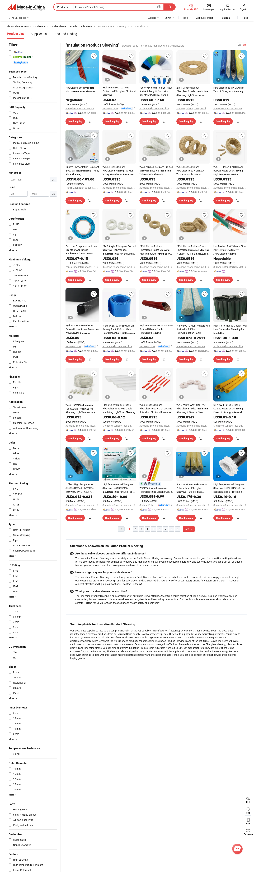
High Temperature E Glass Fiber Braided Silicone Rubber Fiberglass (156, 329)
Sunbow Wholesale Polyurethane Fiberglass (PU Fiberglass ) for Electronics (191, 488)
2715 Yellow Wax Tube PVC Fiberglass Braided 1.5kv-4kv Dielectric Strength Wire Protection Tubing (192, 408)
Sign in (243, 9)
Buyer (168, 17)
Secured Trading (66, 34)
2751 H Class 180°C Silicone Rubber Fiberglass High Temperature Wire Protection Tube (228, 170)
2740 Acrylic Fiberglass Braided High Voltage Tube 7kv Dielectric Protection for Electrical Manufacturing (119, 250)
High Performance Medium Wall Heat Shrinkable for (230, 329)
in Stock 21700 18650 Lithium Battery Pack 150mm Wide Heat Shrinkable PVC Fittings (118, 329)
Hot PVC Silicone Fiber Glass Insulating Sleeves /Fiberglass (229, 250)
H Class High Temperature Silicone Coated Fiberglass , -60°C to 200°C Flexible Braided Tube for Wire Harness (79, 488)
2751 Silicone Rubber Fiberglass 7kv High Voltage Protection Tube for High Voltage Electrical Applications (119, 170)
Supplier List (39, 34)
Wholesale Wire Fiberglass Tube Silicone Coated (156, 490)
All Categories (19, 17)
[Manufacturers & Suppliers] (26, 7)
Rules (245, 17)
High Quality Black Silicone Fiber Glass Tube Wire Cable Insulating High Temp (118, 408)
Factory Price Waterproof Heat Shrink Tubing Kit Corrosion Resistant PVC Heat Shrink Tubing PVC (155, 91)
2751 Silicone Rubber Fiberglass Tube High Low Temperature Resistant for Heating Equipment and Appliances (193, 170)
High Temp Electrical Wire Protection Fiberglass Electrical (118, 91)
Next (187, 529)
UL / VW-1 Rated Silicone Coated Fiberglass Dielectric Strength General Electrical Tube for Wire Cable (228, 408)
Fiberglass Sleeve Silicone (80, 89)
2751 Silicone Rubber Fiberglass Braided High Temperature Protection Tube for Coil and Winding (192, 91)
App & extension (205, 17)
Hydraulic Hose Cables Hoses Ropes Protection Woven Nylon (82, 329)
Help (185, 17)
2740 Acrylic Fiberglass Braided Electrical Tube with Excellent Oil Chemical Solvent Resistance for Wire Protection (156, 170)
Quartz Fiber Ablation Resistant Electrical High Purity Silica (82, 170)
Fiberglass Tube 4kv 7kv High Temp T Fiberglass (228, 89)
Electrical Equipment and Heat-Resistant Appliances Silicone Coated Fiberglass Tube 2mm (81, 250)
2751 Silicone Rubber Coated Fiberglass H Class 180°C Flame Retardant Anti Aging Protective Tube (193, 250)
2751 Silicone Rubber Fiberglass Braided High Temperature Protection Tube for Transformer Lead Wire (154, 250)
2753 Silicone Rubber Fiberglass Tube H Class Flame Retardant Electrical (155, 408)
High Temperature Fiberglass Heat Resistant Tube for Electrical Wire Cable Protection (117, 488)
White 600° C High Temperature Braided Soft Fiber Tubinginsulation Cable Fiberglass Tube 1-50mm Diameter (193, 329)
